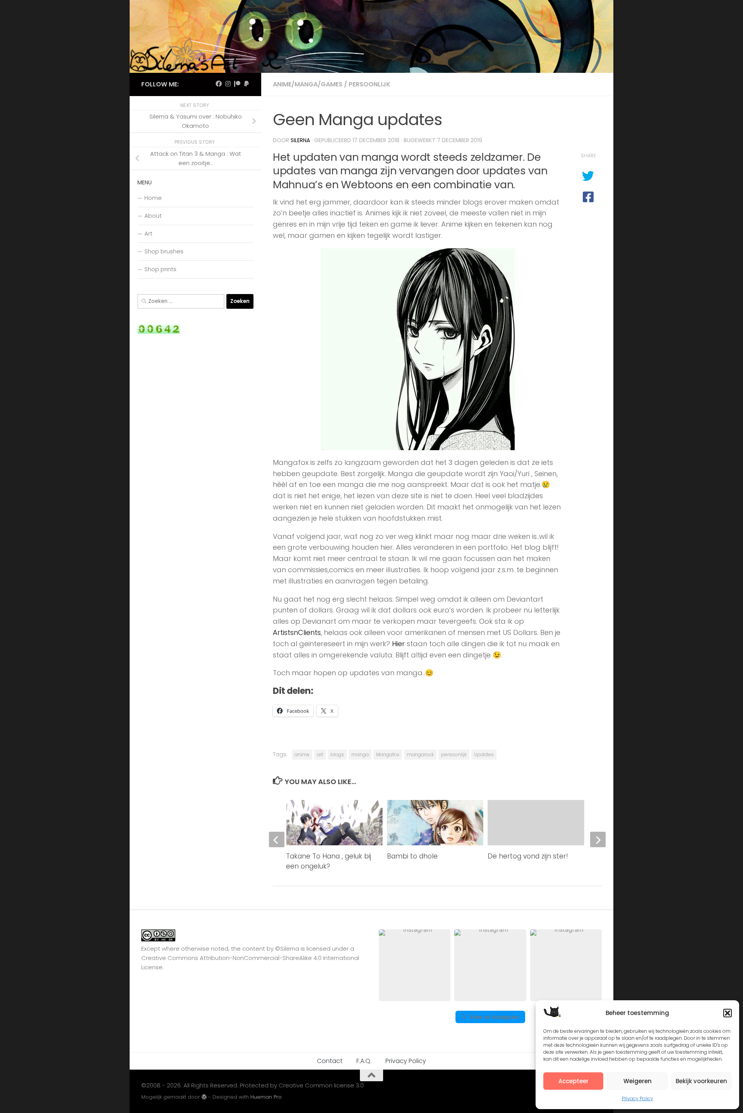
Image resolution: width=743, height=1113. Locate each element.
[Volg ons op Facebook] (219, 84)
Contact (329, 1060)
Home (153, 198)
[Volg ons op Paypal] (246, 84)
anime (302, 754)
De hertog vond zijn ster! (528, 856)
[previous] (276, 839)
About (153, 216)
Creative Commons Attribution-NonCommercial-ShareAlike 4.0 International (250, 958)
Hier (398, 644)
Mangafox (387, 754)
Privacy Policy (637, 1098)
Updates (484, 754)
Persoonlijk (369, 84)
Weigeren (637, 1081)
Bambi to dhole (412, 856)
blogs (337, 754)
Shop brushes (163, 251)
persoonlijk (454, 754)
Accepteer (573, 1081)
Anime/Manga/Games (307, 84)
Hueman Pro (266, 1097)
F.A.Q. (364, 1060)
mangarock (420, 754)
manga (360, 754)
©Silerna (287, 948)
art (320, 754)
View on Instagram (494, 1016)
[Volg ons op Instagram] (228, 84)
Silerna (300, 140)
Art (148, 233)
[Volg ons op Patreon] (237, 84)
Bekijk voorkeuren (701, 1081)
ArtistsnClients (297, 632)
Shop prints (160, 269)
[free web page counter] (158, 332)
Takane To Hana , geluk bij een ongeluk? (328, 861)
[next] (598, 839)
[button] (727, 1013)
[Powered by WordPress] (204, 1096)
